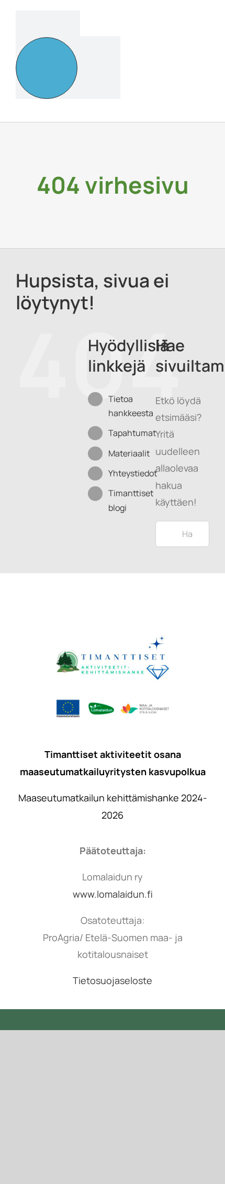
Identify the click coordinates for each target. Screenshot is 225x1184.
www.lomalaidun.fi (113, 894)
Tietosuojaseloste (112, 980)
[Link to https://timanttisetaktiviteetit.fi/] (46, 68)
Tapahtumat (132, 433)
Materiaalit (129, 453)
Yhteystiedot (132, 473)
